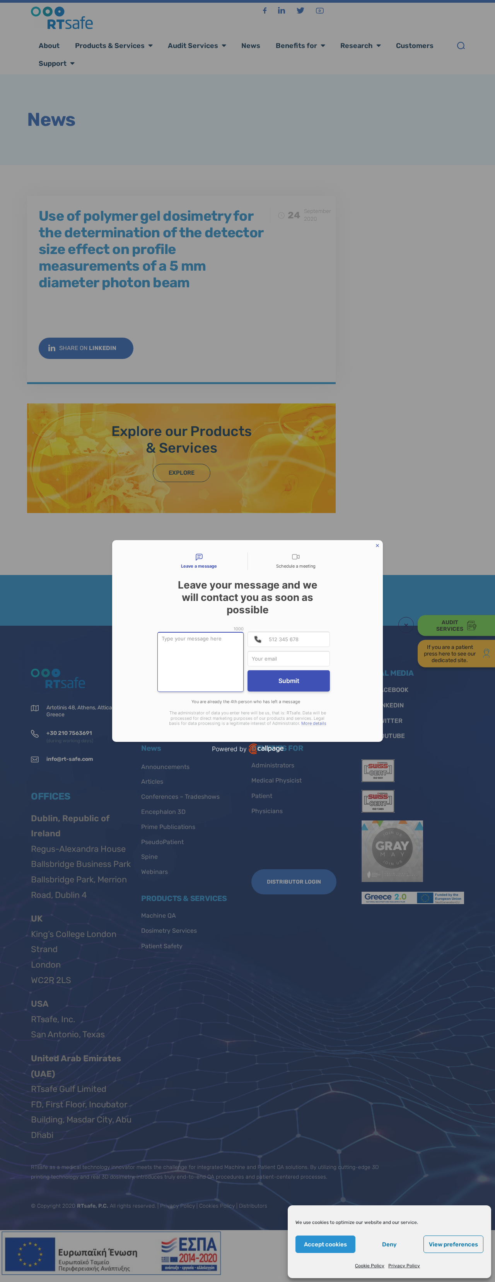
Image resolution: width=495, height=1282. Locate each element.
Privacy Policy (404, 1265)
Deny (389, 1244)
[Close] (377, 545)
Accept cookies (325, 1244)
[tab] (199, 561)
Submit (288, 681)
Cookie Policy (369, 1265)
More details (313, 723)
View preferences (453, 1244)
